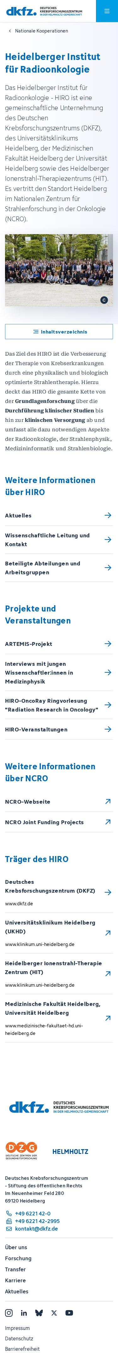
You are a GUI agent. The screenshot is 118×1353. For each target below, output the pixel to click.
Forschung (18, 1258)
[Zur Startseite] (44, 11)
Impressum (17, 1328)
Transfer (15, 1269)
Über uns (16, 1247)
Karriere (15, 1280)
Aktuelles (16, 1291)
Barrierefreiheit (22, 1349)
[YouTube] (69, 1313)
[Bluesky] (39, 1313)
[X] (54, 1313)
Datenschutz (19, 1338)
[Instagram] (9, 1313)
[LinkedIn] (24, 1313)
